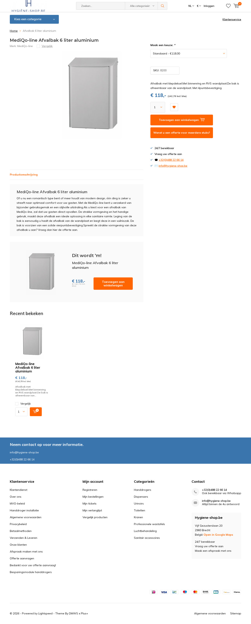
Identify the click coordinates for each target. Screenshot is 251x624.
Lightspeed (45, 613)
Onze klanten (18, 544)
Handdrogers (142, 490)
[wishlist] (228, 6)
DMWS (73, 613)
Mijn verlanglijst (92, 510)
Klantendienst (18, 490)
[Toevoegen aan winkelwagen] (36, 411)
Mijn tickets (89, 503)
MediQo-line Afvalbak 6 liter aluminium (27, 367)
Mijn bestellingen (93, 496)
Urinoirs (139, 503)
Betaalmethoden (21, 531)
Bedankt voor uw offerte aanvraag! (33, 565)
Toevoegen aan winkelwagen (113, 283)
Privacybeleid (18, 524)
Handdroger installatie (24, 510)
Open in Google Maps (218, 534)
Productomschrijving (24, 174)
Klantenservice (232, 19)
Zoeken (162, 6)
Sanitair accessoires (147, 538)
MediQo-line (25, 46)
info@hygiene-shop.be (173, 166)
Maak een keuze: (162, 45)
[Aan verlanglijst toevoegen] (174, 107)
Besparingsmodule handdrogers (31, 572)
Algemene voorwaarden (25, 517)
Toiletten (139, 510)
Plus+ (84, 613)
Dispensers (141, 496)
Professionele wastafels (149, 524)
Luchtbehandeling (145, 531)
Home (14, 31)
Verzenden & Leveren (23, 538)
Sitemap (235, 613)
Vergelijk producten (95, 517)
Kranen (138, 517)
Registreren (90, 490)
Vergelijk (25, 403)
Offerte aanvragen (22, 558)
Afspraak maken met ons (26, 551)
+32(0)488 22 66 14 (171, 160)
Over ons (15, 496)
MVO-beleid (17, 503)
